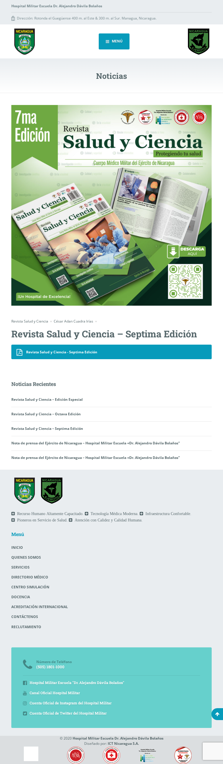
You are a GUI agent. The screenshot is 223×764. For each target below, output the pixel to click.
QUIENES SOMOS (26, 557)
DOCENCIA (20, 596)
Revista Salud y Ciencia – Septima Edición (47, 428)
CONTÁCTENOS (24, 616)
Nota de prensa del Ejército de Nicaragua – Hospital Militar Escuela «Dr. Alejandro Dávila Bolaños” (95, 443)
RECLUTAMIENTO (26, 626)
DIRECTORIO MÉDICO (29, 577)
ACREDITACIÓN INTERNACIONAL (39, 606)
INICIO (17, 547)
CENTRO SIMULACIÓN (30, 587)
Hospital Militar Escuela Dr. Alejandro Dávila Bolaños (118, 738)
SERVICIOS (20, 567)
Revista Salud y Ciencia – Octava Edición (46, 414)
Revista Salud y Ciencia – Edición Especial (47, 399)
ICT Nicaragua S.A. (123, 743)
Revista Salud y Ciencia (29, 321)
